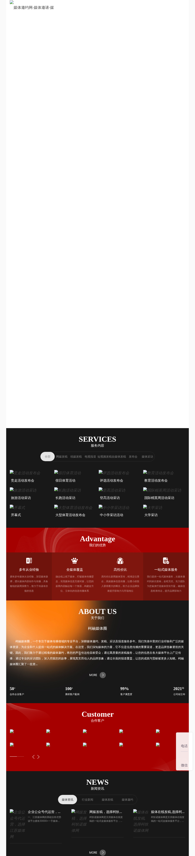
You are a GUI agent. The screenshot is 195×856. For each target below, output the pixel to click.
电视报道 (90, 457)
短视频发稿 (105, 457)
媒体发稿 (107, 800)
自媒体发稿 (119, 457)
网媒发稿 (62, 457)
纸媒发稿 (76, 457)
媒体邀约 (127, 800)
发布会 (133, 457)
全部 (47, 457)
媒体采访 (147, 457)
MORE (93, 228)
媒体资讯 (67, 800)
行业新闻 (87, 800)
